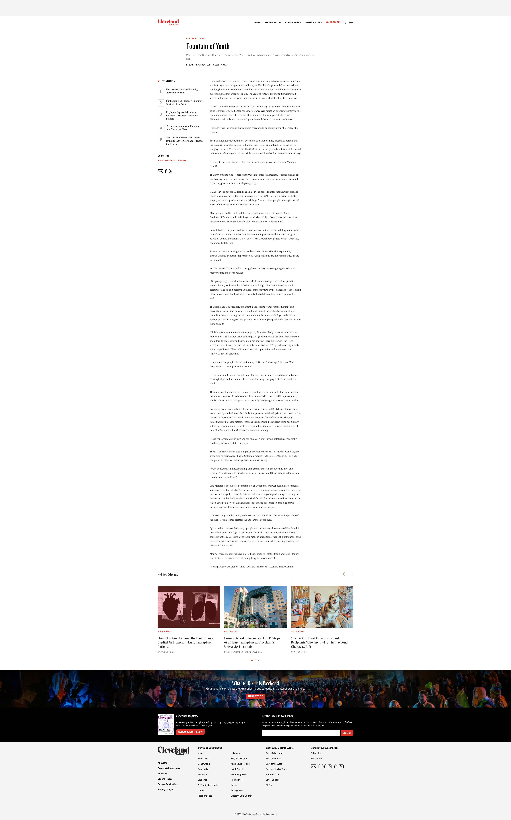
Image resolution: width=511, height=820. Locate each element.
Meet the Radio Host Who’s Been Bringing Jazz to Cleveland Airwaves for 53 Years (184, 141)
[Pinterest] (335, 766)
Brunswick (203, 779)
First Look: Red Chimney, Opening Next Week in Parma (183, 102)
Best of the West (274, 763)
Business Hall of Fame (276, 769)
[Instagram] (329, 766)
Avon (200, 753)
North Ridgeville (239, 774)
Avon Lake (203, 758)
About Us (162, 763)
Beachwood (204, 763)
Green (201, 790)
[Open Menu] (351, 23)
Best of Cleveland (274, 753)
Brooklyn (202, 774)
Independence (205, 795)
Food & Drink (293, 22)
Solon (234, 785)
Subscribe (333, 22)
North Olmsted (238, 769)
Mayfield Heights (239, 758)
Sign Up (347, 733)
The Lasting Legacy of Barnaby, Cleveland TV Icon (182, 91)
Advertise (163, 773)
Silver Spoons (272, 779)
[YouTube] (341, 766)
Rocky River (236, 779)
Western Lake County (241, 795)
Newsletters (316, 758)
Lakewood (236, 753)
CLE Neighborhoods (208, 785)
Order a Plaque (165, 779)
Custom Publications (168, 784)
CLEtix (269, 785)
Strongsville (237, 790)
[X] (324, 766)
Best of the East (273, 758)
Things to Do (273, 22)
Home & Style (313, 22)
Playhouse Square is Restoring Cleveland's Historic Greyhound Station (182, 115)
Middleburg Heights (240, 763)
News (257, 22)
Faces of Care (272, 774)
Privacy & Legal (165, 789)
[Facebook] (319, 766)
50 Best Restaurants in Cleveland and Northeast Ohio (183, 128)
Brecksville (203, 769)
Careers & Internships (169, 768)
